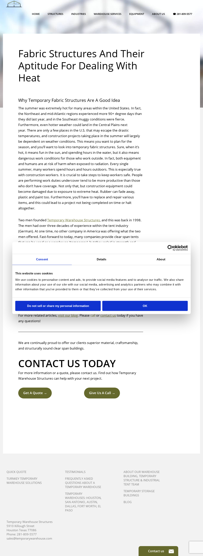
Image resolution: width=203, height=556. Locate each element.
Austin (92, 502)
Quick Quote (16, 472)
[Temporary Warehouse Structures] (14, 8)
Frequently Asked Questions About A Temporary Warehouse (83, 483)
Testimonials (75, 472)
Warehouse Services (107, 14)
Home (36, 14)
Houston (93, 498)
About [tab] (161, 259)
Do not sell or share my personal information (58, 306)
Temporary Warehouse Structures (73, 220)
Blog (128, 502)
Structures (55, 14)
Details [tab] (101, 259)
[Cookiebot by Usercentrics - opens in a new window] (170, 248)
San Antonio (75, 502)
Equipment (136, 14)
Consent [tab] (42, 259)
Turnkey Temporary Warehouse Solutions (24, 481)
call (92, 315)
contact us (108, 315)
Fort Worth (87, 506)
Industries (78, 14)
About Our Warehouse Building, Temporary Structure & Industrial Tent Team (142, 478)
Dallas (70, 506)
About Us (158, 14)
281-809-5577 (27, 534)
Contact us (156, 551)
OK (145, 306)
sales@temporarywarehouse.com (29, 538)
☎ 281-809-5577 (182, 14)
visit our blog (68, 315)
